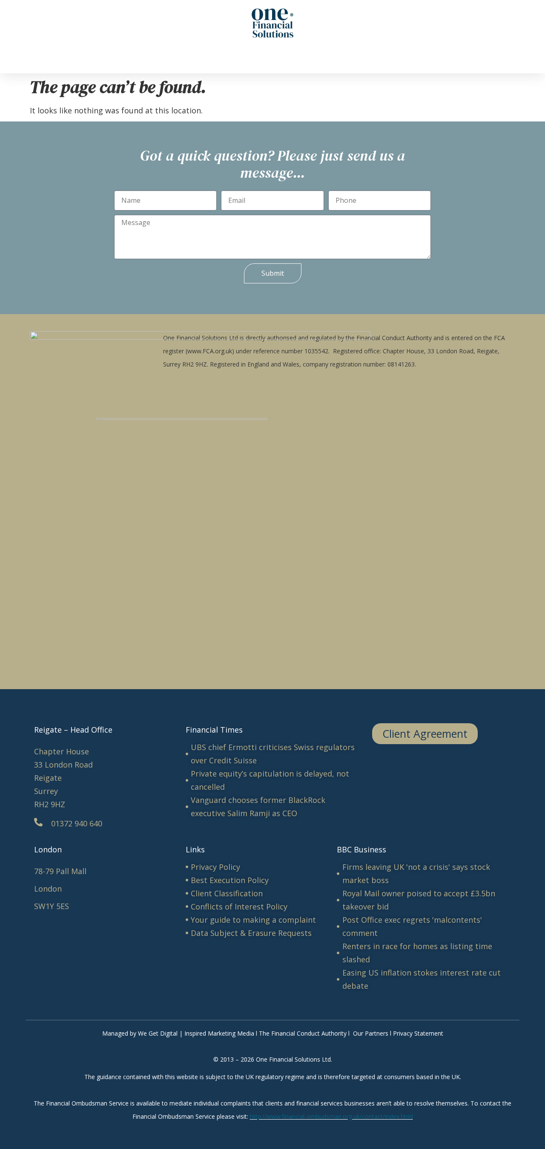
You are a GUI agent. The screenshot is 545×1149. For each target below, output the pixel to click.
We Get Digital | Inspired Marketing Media (196, 1033)
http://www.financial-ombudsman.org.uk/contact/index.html (331, 1116)
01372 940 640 (76, 823)
